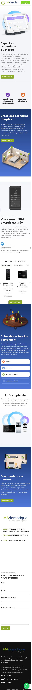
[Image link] (14, 650)
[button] (30, 283)
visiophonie (8, 291)
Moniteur (8, 293)
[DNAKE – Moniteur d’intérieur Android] (22, 274)
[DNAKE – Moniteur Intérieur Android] (8, 274)
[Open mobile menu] (3, 2)
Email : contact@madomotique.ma (13, 672)
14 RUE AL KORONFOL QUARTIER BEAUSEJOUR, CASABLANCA (13, 666)
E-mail (3, 590)
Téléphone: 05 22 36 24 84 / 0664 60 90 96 (15, 670)
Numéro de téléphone (8, 597)
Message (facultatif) (8, 607)
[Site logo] (13, 2)
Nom (2, 583)
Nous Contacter (25, 2)
